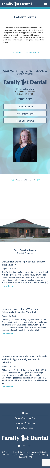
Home (25, 413)
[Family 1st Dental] (17, 4)
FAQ (30, 457)
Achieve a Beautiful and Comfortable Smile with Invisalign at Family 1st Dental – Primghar (24, 359)
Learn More (7, 286)
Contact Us (23, 457)
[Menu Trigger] (45, 3)
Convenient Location (25, 418)
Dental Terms (30, 454)
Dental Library (42, 454)
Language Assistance (25, 423)
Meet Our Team (25, 428)
